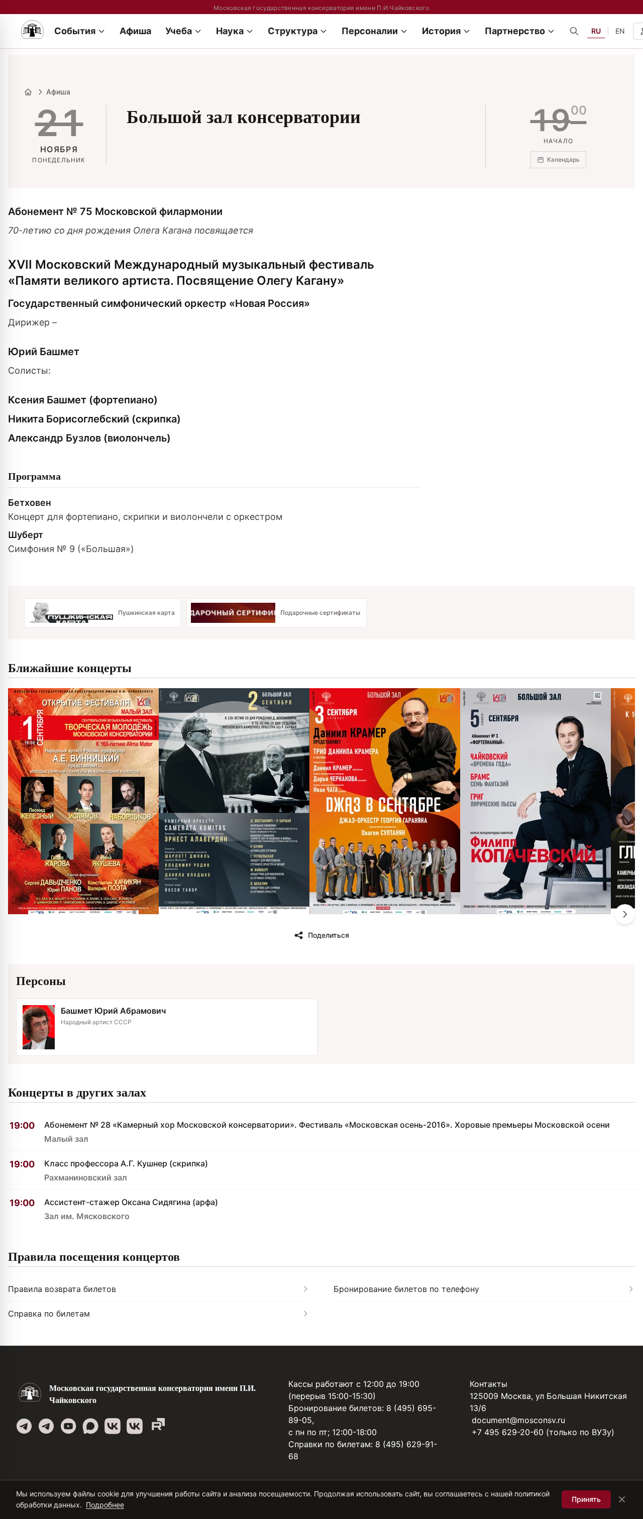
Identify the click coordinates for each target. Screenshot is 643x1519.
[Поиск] (574, 31)
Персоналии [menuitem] (370, 31)
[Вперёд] (625, 914)
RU (596, 31)
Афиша (58, 91)
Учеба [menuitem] (178, 31)
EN (620, 31)
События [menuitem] (74, 31)
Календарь (563, 159)
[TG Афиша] (46, 1426)
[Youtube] (68, 1426)
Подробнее (105, 1504)
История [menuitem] (441, 31)
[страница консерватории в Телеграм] (24, 1426)
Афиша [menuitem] (135, 31)
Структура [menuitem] (292, 31)
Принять (586, 1499)
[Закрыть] (622, 1499)
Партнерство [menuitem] (515, 31)
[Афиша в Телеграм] (157, 1426)
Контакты (488, 1384)
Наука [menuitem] (230, 31)
